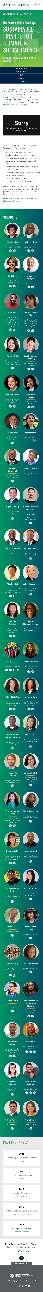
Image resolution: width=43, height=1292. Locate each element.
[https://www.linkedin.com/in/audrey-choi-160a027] (12, 368)
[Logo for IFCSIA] (17, 5)
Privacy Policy (7, 1281)
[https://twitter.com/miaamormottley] (14, 250)
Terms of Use (29, 1281)
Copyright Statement (18, 1281)
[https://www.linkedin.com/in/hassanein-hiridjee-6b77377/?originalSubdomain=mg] (28, 287)
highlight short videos (26, 186)
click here (7, 189)
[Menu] (38, 4)
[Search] (34, 4)
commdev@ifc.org (12, 201)
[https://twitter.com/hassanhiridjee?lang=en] (32, 287)
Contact (37, 1281)
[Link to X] (21, 1258)
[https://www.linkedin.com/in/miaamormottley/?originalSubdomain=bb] (10, 250)
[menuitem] (34, 4)
